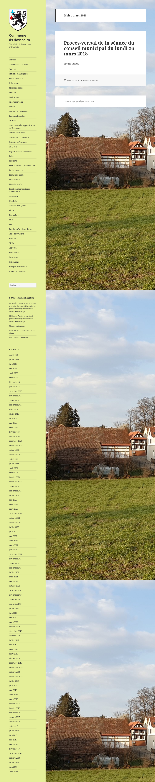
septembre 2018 (16, 676)
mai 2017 (13, 739)
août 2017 (13, 726)
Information (14, 179)
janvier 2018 (14, 708)
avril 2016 (13, 771)
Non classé (13, 196)
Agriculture (14, 97)
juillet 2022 (14, 527)
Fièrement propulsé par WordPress (79, 101)
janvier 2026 (14, 386)
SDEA (11, 243)
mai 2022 (13, 536)
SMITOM (12, 248)
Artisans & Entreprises (18, 74)
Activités (12, 69)
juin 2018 (13, 685)
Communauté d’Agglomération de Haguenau (22, 126)
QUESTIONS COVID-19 (18, 64)
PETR (11, 219)
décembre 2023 (15, 481)
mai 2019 (13, 644)
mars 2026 (13, 377)
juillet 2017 (14, 730)
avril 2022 (13, 540)
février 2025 (14, 432)
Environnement (16, 78)
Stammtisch (14, 252)
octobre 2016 (14, 758)
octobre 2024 (14, 450)
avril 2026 (13, 373)
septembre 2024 (16, 454)
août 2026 (13, 355)
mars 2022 (13, 545)
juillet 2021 (14, 572)
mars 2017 (13, 744)
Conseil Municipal (17, 132)
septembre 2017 (16, 721)
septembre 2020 (16, 604)
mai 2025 (13, 423)
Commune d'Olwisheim (19, 37)
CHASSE (12, 120)
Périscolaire (14, 215)
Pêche (11, 210)
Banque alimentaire (17, 116)
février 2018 (14, 703)
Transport (13, 257)
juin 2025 (13, 418)
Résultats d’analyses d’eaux (20, 229)
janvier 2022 (14, 549)
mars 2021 (13, 581)
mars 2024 (13, 472)
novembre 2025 (16, 395)
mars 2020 (13, 622)
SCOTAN (12, 238)
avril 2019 (13, 649)
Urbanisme (14, 83)
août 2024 (13, 459)
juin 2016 (13, 767)
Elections (13, 161)
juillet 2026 (14, 359)
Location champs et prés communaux (19, 190)
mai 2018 (13, 690)
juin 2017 (13, 735)
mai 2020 (13, 617)
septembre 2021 (16, 568)
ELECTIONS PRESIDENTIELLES (22, 165)
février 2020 (14, 626)
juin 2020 (13, 613)
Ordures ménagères (17, 205)
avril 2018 (13, 694)
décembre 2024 (15, 441)
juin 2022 (13, 531)
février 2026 (14, 382)
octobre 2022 (14, 518)
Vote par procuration (18, 266)
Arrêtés (12, 106)
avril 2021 (13, 576)
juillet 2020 (14, 608)
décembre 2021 (15, 554)
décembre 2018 (15, 663)
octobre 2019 (14, 635)
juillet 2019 (14, 640)
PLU (11, 224)
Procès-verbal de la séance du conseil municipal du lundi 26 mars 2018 (99, 48)
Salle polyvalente (16, 234)
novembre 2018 (16, 667)
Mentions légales (16, 88)
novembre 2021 (16, 558)
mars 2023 (13, 509)
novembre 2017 (16, 712)
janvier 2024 (14, 477)
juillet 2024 (14, 463)
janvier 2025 (14, 436)
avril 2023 (13, 504)
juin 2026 (13, 364)
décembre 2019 (15, 631)
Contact (12, 59)
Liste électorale (15, 184)
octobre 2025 (14, 400)
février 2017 (14, 749)
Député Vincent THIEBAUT (20, 151)
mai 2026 (13, 368)
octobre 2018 (14, 672)
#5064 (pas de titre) (17, 271)
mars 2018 (13, 699)
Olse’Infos (13, 201)
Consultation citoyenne (19, 137)
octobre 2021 (14, 563)
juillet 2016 (14, 762)
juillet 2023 (14, 495)
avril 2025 (13, 427)
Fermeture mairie (16, 175)
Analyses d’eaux (16, 102)
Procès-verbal (71, 63)
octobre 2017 (14, 717)
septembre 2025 (16, 405)
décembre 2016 (15, 753)
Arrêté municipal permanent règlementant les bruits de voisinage (22, 309)
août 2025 (13, 409)
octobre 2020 (14, 599)
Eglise (11, 156)
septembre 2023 (16, 491)
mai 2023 (13, 500)
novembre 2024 (16, 445)
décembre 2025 (15, 391)
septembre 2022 (16, 522)
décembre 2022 (15, 513)
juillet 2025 (14, 414)
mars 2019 (13, 654)
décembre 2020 (15, 590)
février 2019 (14, 658)
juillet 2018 (14, 681)
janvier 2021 (14, 586)
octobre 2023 (14, 486)
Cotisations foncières (18, 142)
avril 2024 (13, 468)
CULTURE (13, 146)
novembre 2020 (16, 595)
